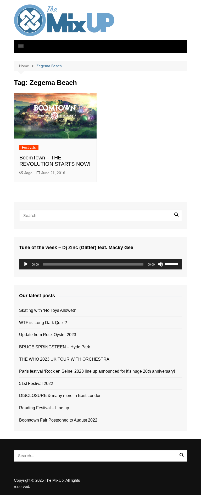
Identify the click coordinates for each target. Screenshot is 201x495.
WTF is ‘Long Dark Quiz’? (43, 322)
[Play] (26, 264)
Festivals (29, 147)
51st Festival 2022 (36, 383)
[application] (100, 264)
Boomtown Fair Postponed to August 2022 (58, 420)
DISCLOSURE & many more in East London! (61, 395)
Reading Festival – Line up (44, 408)
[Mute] (160, 264)
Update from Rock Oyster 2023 (47, 334)
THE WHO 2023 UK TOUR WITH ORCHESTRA (64, 359)
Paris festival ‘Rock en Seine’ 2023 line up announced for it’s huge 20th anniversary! (97, 371)
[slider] (172, 263)
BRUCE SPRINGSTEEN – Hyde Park (55, 347)
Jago (28, 173)
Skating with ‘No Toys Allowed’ (47, 310)
